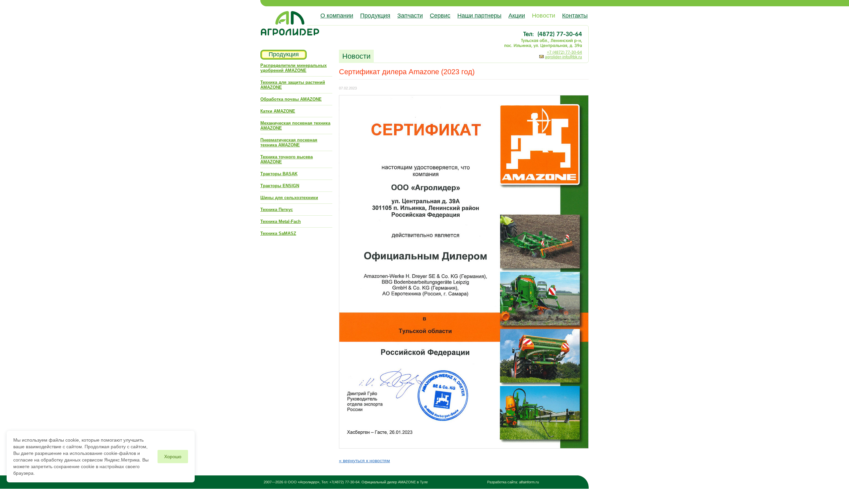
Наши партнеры (479, 15)
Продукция (375, 15)
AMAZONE (407, 482)
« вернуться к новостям (364, 460)
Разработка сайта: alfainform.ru (513, 482)
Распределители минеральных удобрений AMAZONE (293, 68)
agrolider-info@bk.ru (563, 57)
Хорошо (172, 456)
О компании (336, 15)
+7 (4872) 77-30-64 (564, 52)
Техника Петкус (276, 209)
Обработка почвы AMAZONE (291, 99)
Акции (516, 15)
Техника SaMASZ (278, 233)
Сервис (440, 15)
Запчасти (410, 15)
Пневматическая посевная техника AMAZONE (288, 142)
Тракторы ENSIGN (279, 185)
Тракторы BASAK (278, 173)
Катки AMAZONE (277, 111)
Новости (543, 15)
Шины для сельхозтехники (289, 197)
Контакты (575, 15)
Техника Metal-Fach (280, 221)
